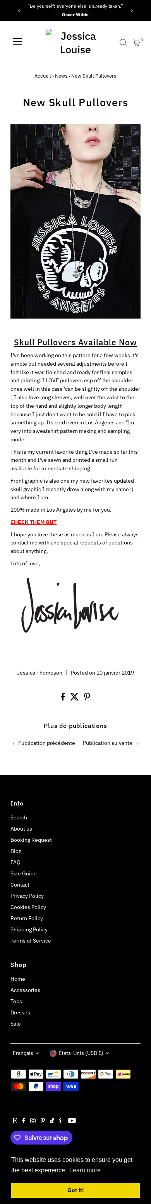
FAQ (15, 862)
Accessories (25, 990)
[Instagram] (33, 1121)
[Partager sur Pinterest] (87, 698)
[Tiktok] (52, 1121)
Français (23, 1053)
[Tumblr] (61, 1121)
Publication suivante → (111, 742)
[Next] (132, 10)
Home (17, 978)
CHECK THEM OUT (33, 522)
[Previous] (19, 10)
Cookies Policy (28, 907)
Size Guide (23, 873)
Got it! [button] (75, 1190)
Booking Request (31, 839)
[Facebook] (23, 1121)
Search (18, 817)
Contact (19, 884)
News (61, 76)
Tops (16, 1001)
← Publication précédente (43, 742)
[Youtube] (72, 1121)
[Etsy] (14, 1121)
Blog (15, 851)
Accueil (42, 76)
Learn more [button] (85, 1170)
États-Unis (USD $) (80, 1053)
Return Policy (26, 918)
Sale (15, 1023)
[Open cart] (136, 42)
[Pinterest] (43, 1121)
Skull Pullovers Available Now (75, 342)
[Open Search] (123, 42)
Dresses (20, 1012)
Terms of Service (30, 940)
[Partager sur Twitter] (75, 698)
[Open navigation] (17, 42)
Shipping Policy (29, 929)
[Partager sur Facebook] (63, 698)
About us (21, 828)
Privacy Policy (27, 895)
